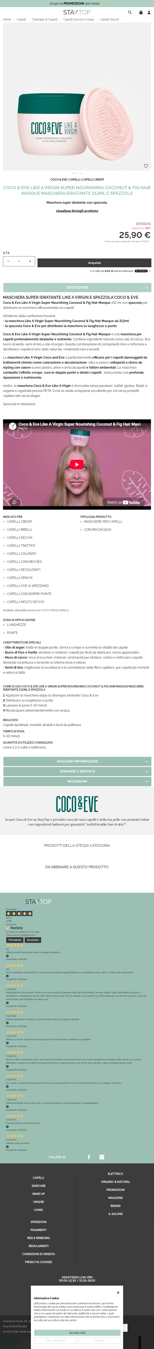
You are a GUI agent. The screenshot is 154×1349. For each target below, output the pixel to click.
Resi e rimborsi (38, 1238)
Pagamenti (38, 1230)
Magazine (115, 1198)
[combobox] (130, 12)
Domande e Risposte (77, 771)
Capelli (22, 19)
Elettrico (115, 1173)
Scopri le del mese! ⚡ (77, 3)
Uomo (38, 1210)
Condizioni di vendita (38, 1254)
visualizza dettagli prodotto (77, 211)
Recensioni (77, 781)
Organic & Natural (115, 1181)
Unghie (38, 1202)
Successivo (33, 939)
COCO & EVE (58, 179)
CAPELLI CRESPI (93, 179)
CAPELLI (74, 179)
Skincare (39, 1185)
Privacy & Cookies (38, 1262)
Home (7, 19)
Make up (38, 1193)
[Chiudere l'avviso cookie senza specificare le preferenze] (118, 1292)
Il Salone (115, 1214)
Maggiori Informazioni (77, 761)
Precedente (15, 939)
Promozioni (115, 1189)
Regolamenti (39, 1246)
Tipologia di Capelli (45, 19)
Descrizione (77, 287)
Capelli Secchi (110, 19)
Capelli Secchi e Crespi (79, 19)
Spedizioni (39, 1222)
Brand (116, 1206)
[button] (73, 174)
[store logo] (77, 12)
